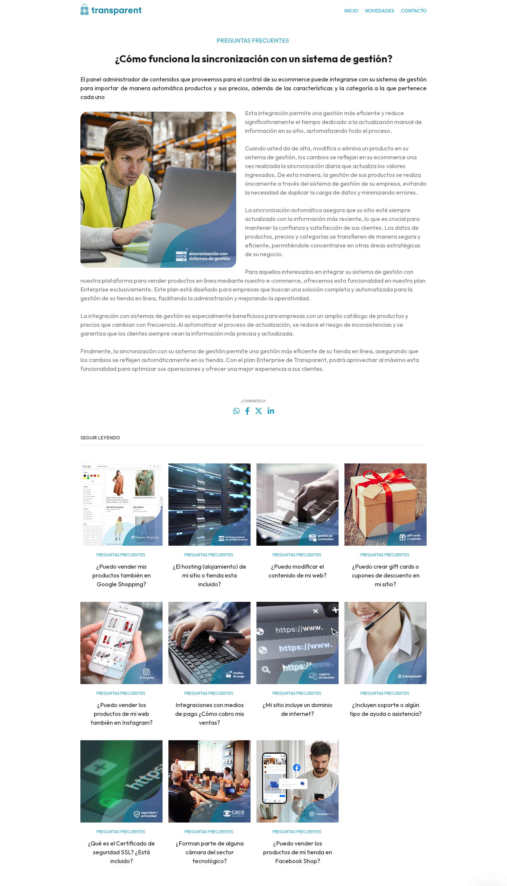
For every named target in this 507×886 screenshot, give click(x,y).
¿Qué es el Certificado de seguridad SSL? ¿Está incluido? (121, 852)
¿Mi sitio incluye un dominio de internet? (297, 709)
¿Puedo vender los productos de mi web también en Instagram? (122, 713)
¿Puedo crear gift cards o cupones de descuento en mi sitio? (386, 575)
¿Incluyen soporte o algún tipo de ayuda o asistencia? (386, 709)
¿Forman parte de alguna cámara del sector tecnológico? (210, 852)
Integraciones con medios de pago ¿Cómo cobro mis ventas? (209, 713)
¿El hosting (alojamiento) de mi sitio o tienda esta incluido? (209, 575)
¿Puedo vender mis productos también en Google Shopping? (121, 575)
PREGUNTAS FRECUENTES (253, 40)
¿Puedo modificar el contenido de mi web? (297, 571)
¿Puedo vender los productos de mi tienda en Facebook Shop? (297, 852)
